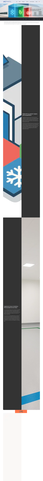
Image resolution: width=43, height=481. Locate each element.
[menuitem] (39, 1)
